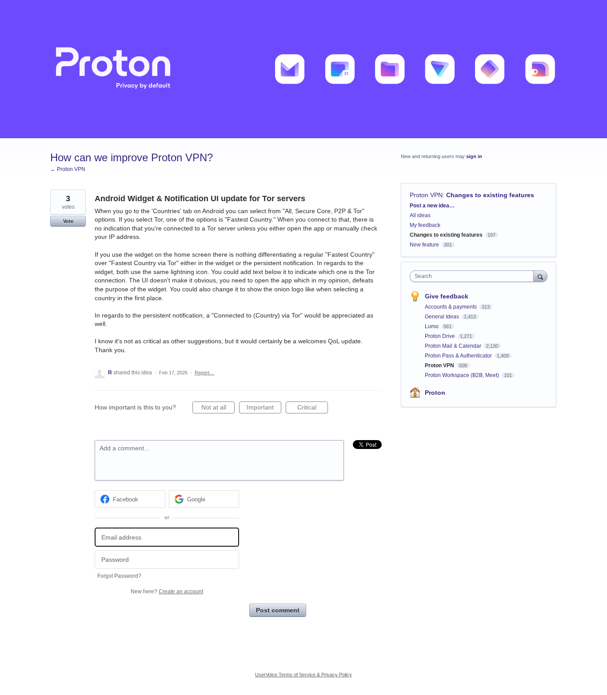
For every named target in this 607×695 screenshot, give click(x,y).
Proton (435, 392)
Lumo (432, 326)
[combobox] (474, 276)
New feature (424, 245)
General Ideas (442, 317)
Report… (204, 372)
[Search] (540, 276)
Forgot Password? (119, 576)
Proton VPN (426, 195)
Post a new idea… (432, 206)
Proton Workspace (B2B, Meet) (462, 375)
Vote (68, 221)
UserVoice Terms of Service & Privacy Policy (303, 674)
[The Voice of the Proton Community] (303, 69)
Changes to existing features (490, 195)
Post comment (278, 610)
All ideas (420, 215)
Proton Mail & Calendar (454, 346)
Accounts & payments (451, 307)
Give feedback (446, 296)
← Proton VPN (67, 169)
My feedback (425, 225)
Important (264, 408)
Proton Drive (440, 336)
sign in (474, 156)
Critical (312, 408)
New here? (167, 591)
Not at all (218, 408)
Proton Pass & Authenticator (459, 356)
